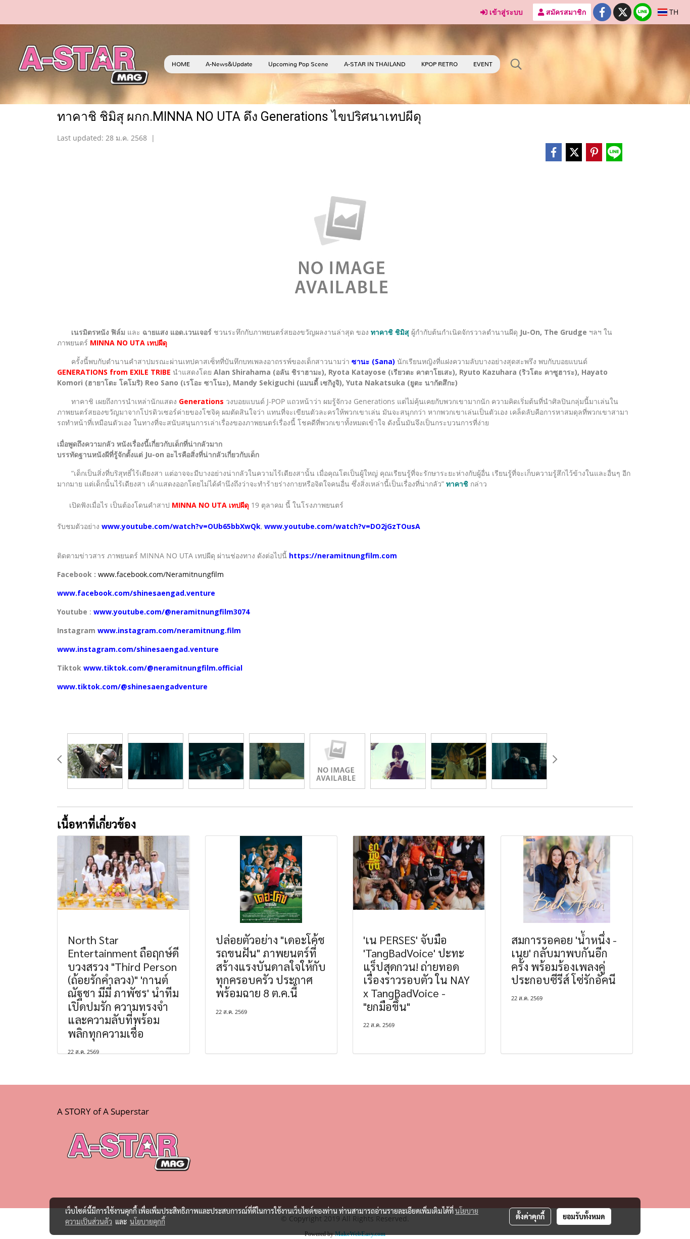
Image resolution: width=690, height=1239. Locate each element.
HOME (181, 64)
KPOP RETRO (439, 64)
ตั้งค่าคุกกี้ (530, 1216)
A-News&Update (229, 64)
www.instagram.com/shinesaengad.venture (138, 649)
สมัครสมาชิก (565, 12)
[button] (516, 64)
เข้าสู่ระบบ (505, 12)
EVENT (482, 64)
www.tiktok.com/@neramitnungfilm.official (162, 668)
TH (672, 12)
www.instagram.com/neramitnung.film (169, 630)
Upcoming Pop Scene (298, 64)
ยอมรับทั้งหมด (584, 1216)
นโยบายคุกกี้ (147, 1221)
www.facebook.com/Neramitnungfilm (161, 574)
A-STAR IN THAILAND (375, 64)
